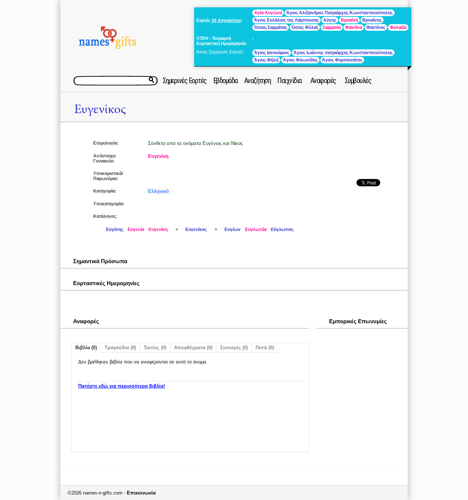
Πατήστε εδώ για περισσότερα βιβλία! (121, 386)
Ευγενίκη (158, 156)
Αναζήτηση (257, 80)
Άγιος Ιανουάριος (271, 52)
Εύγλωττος (282, 229)
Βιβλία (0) (86, 347)
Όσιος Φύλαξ (304, 27)
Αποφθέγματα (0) (193, 347)
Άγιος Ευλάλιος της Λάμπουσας (286, 20)
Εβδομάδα (225, 80)
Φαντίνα (353, 27)
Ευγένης (114, 229)
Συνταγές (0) (234, 347)
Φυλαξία (398, 27)
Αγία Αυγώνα (268, 12)
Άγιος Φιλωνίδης (300, 60)
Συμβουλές (358, 80)
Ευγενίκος (100, 109)
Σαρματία (331, 27)
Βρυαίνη (349, 20)
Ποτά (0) (265, 347)
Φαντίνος (375, 27)
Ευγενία (136, 229)
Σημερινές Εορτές (185, 80)
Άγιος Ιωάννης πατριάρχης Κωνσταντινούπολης (343, 52)
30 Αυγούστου (226, 20)
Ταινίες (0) (155, 347)
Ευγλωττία (256, 229)
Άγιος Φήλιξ (266, 60)
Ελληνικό (158, 191)
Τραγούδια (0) (120, 347)
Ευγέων (232, 229)
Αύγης (329, 20)
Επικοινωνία (141, 493)
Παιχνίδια (289, 80)
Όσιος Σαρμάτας (270, 27)
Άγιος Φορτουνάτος (342, 60)
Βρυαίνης (372, 20)
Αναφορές (323, 80)
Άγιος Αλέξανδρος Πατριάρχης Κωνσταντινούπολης (339, 12)
